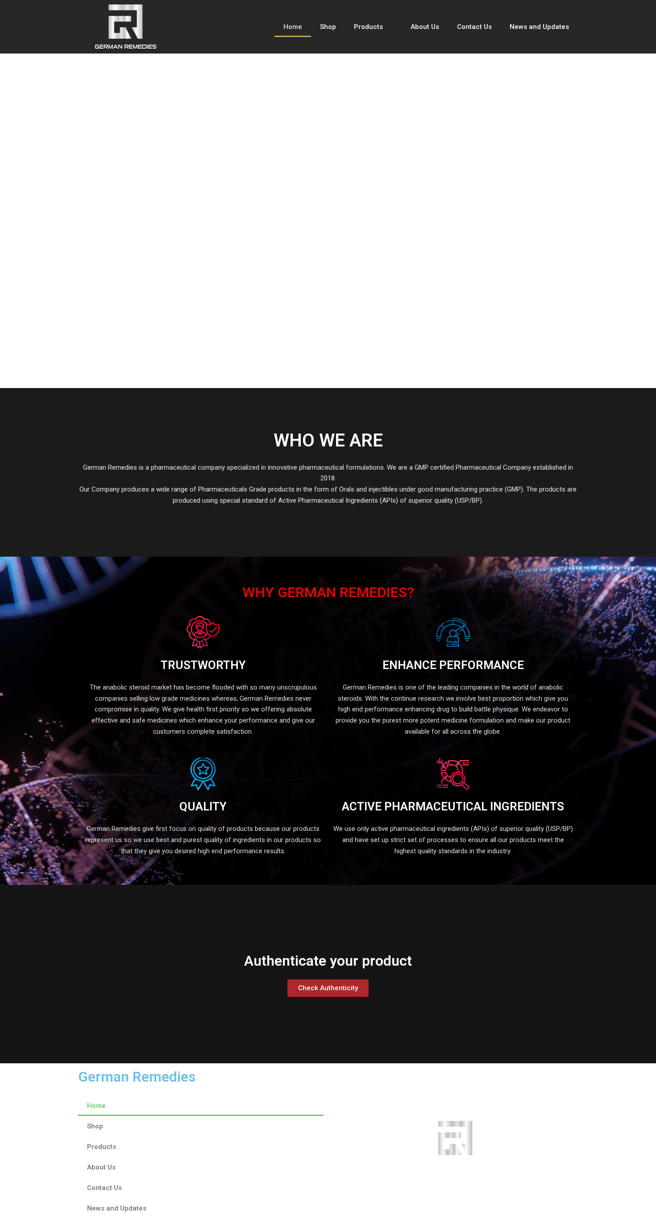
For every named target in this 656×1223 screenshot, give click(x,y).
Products (368, 27)
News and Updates (539, 27)
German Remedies (136, 1076)
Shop (328, 27)
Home (292, 27)
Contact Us (474, 27)
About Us (425, 27)
